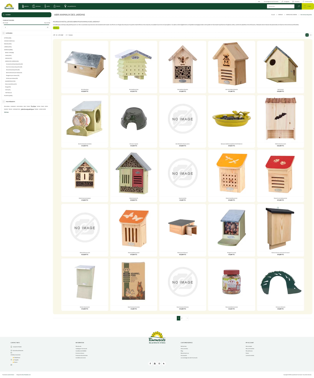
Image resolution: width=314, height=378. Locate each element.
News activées (184, 348)
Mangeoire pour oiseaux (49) (12, 75)
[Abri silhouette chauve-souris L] (182, 121)
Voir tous (6, 112)
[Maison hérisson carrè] (84, 230)
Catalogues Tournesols (81, 348)
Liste (310, 35)
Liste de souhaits (250, 355)
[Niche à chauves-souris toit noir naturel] (280, 230)
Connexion (297, 1)
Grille (307, 35)
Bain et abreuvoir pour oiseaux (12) (14, 72)
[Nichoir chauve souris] (84, 284)
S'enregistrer (286, 1)
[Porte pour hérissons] (280, 284)
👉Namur (15, 362)
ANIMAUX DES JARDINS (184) (12, 61)
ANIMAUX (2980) (8, 49)
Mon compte (249, 346)
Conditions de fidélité (81, 351)
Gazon (42, 106)
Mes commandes (250, 348)
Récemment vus (185, 353)
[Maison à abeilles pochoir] (231, 176)
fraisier (28, 106)
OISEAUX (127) (8, 58)
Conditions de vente (81, 357)
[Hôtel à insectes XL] (133, 176)
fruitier (33, 106)
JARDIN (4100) (8, 46)
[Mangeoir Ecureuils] (231, 230)
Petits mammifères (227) (11, 84)
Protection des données (82, 355)
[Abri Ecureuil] (280, 67)
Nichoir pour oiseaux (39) (12, 78)
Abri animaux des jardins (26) (13, 69)
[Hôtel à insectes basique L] (84, 176)
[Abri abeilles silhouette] (182, 67)
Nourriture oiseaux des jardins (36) (14, 67)
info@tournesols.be (15, 354)
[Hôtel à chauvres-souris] (280, 121)
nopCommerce (11, 374)
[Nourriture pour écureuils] (133, 284)
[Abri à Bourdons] (84, 67)
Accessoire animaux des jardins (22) (14, 64)
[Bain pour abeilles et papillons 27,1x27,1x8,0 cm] (231, 121)
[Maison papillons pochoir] (133, 230)
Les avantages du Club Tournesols (271, 1)
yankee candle (42, 109)
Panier (247, 353)
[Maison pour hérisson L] (182, 230)
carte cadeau (20, 106)
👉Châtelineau (16, 357)
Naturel (10, 109)
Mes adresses (249, 351)
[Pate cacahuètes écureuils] (231, 284)
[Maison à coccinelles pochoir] (280, 176)
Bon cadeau (7, 106)
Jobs (259, 1)
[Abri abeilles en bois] (133, 67)
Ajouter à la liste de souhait (105, 83)
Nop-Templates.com (26, 374)
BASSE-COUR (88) (9, 52)
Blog (182, 351)
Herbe (46, 106)
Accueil (273, 14)
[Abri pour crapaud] (133, 121)
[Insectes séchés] (182, 176)
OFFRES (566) (7, 38)
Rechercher (299, 6)
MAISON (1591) (7, 43)
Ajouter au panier (85, 83)
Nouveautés (184, 355)
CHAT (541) (7, 89)
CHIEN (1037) (8, 55)
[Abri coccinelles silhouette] (231, 67)
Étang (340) (8, 87)
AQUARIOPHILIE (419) (10, 81)
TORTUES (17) (8, 92)
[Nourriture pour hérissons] (182, 284)
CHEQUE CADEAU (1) (9, 41)
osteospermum (16, 109)
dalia (25, 106)
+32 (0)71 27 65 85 (17, 346)
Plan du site (78, 346)
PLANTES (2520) (8, 95)
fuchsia (38, 106)
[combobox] (281, 6)
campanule (13, 106)
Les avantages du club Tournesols (189, 357)
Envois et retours (80, 353)
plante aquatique (27, 109)
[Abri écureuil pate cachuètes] (84, 121)
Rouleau (36, 109)
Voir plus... (56, 27)
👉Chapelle (15, 360)
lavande (6, 109)
